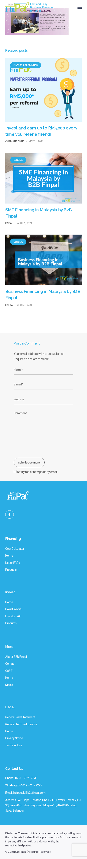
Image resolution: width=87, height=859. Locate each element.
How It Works (13, 609)
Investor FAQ (13, 616)
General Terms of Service (21, 724)
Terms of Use (13, 745)
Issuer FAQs (12, 562)
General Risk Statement (20, 717)
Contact (10, 663)
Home (9, 555)
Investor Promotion (26, 65)
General (18, 160)
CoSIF (8, 670)
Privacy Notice (14, 738)
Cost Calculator (14, 548)
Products (11, 569)
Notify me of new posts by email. (37, 472)
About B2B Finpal (16, 656)
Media (9, 685)
